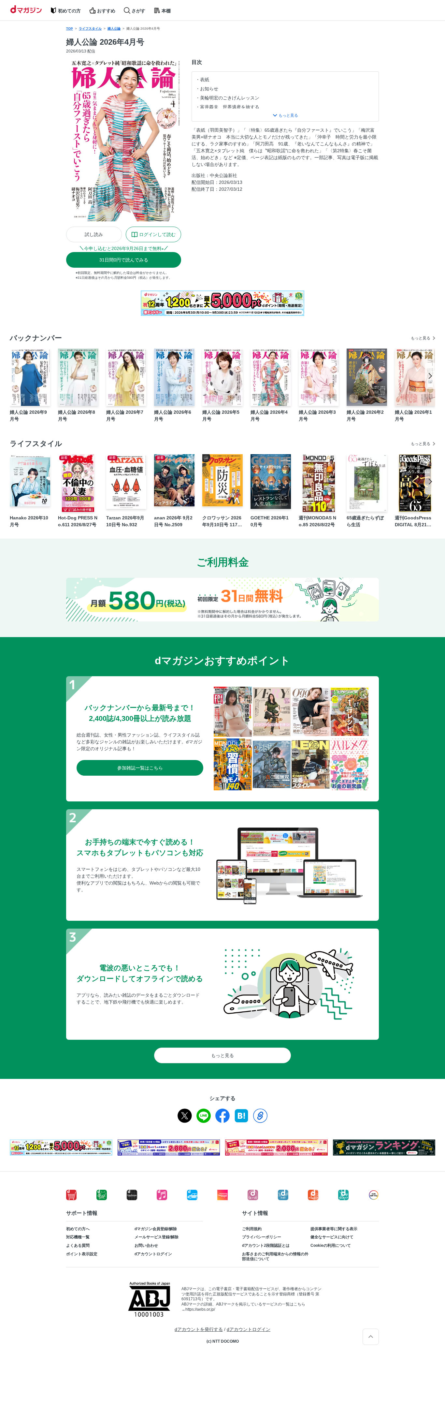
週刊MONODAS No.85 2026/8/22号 (317, 521)
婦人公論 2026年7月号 (124, 416)
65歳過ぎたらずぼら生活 (365, 521)
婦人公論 (114, 28)
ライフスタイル (90, 28)
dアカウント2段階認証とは (266, 1245)
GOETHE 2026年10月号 (270, 521)
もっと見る (420, 338)
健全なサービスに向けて (331, 1237)
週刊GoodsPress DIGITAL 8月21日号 (413, 521)
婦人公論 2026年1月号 (413, 416)
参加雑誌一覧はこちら (140, 767)
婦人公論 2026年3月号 (317, 416)
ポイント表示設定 (81, 1254)
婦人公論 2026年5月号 (220, 416)
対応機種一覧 (78, 1237)
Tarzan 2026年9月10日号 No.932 (125, 521)
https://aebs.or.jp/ (200, 1309)
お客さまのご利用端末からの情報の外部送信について (275, 1256)
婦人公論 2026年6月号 (172, 416)
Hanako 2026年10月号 (29, 521)
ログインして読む (157, 234)
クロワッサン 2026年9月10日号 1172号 (221, 521)
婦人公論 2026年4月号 (269, 416)
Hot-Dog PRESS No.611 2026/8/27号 (77, 521)
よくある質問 (78, 1245)
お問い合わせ (146, 1245)
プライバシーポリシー (261, 1237)
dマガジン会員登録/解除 (156, 1229)
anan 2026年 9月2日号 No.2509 (173, 521)
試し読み (94, 234)
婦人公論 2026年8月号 (76, 416)
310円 (123, 259)
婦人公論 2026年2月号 (365, 416)
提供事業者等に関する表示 (333, 1229)
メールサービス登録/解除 (157, 1237)
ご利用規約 (252, 1229)
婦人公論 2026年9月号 (28, 416)
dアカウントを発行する (199, 1329)
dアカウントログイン (153, 1254)
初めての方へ (78, 1229)
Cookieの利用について (330, 1245)
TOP (69, 28)
